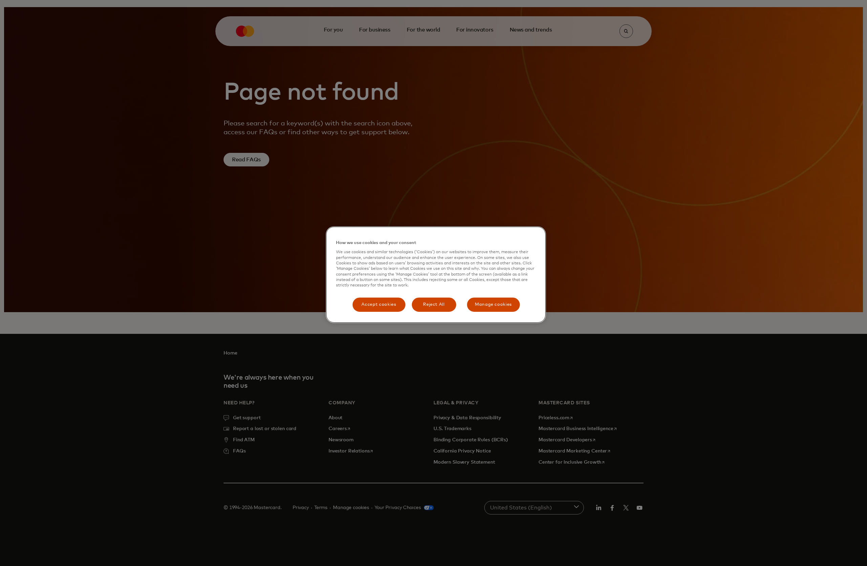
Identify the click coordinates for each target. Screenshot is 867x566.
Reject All (434, 304)
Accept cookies (378, 304)
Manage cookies (493, 304)
